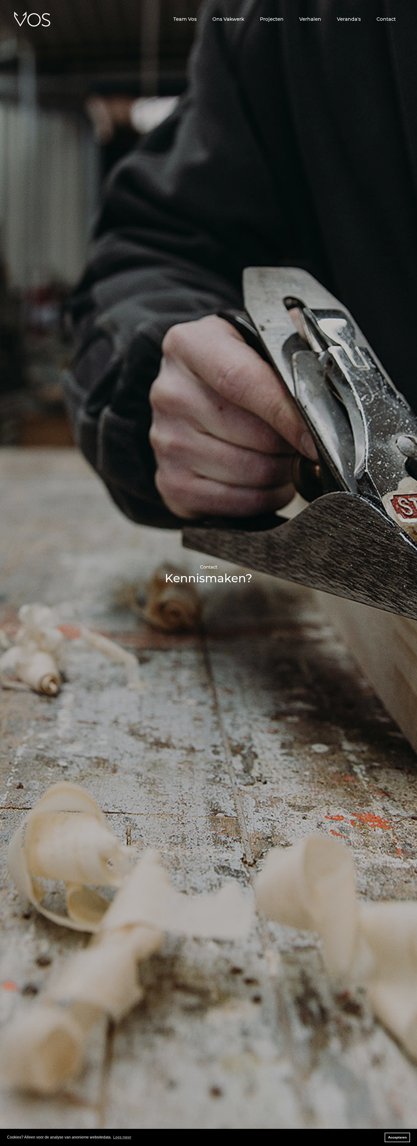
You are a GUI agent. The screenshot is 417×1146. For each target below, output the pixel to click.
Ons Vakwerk (228, 19)
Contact (386, 19)
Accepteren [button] (397, 1137)
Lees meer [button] (122, 1137)
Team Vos (185, 19)
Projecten (272, 19)
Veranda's (349, 19)
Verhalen (310, 19)
